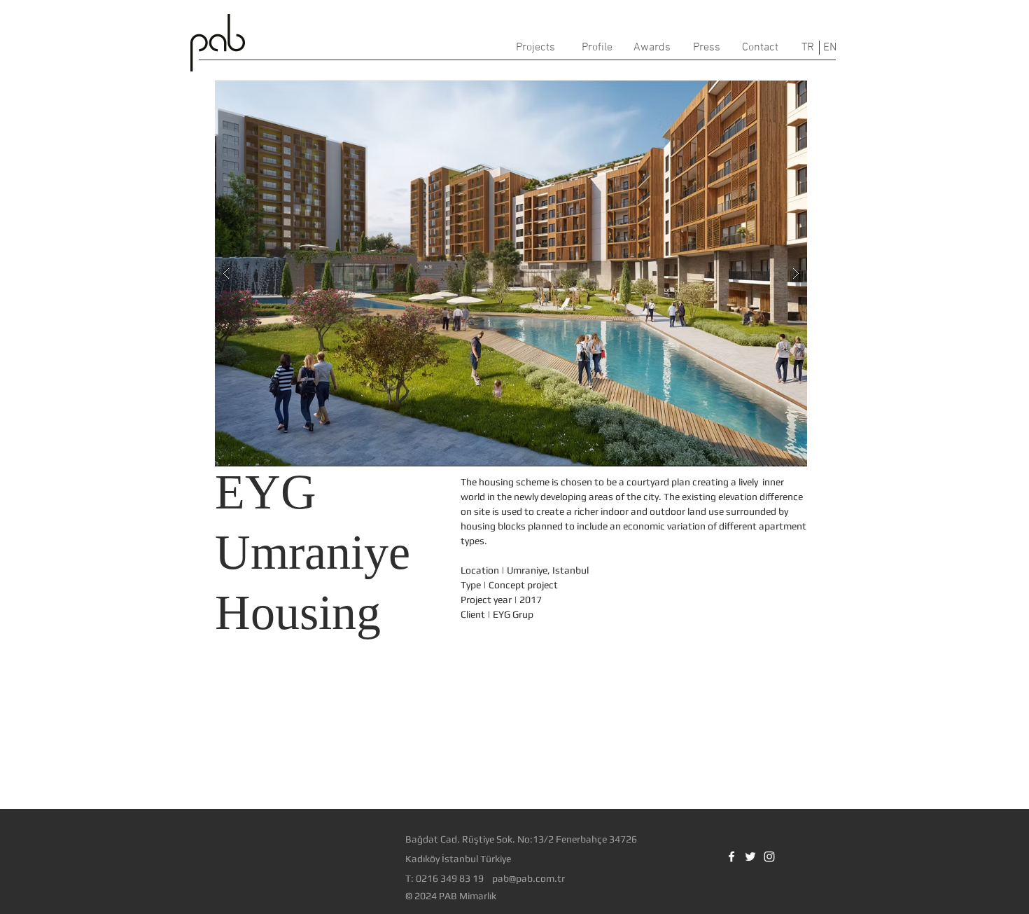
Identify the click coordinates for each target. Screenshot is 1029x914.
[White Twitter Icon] (750, 857)
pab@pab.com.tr (528, 878)
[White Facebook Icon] (731, 857)
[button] (511, 273)
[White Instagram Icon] (769, 857)
